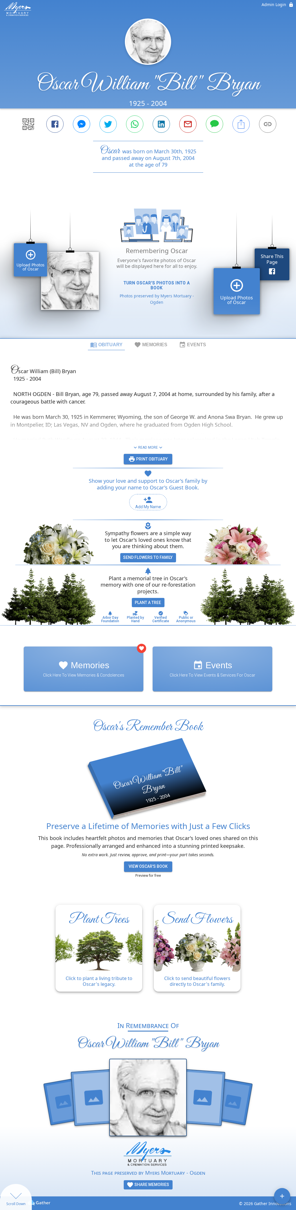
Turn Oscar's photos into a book (157, 285)
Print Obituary (151, 459)
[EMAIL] (188, 124)
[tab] (106, 344)
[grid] (148, 265)
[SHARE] (241, 124)
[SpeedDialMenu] (282, 1196)
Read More (148, 447)
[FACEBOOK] (55, 124)
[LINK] (267, 124)
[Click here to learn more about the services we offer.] (147, 1155)
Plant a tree (148, 602)
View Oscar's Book (148, 866)
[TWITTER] (108, 124)
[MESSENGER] (81, 124)
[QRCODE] (28, 124)
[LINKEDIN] (161, 124)
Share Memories (151, 1184)
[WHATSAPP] (134, 124)
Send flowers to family (148, 557)
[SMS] (214, 124)
